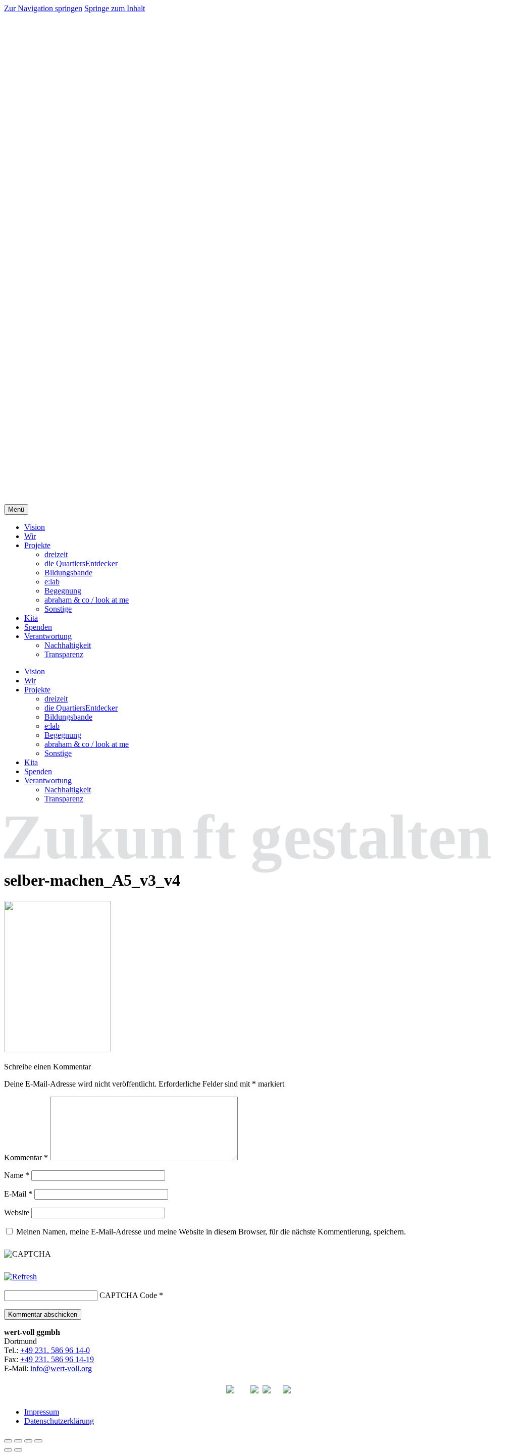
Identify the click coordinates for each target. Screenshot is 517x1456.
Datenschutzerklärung (59, 1421)
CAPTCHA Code (128, 1295)
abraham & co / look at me (86, 600)
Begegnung (62, 590)
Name (16, 1175)
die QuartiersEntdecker (81, 563)
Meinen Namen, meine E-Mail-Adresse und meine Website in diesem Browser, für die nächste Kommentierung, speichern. (211, 1231)
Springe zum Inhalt (114, 8)
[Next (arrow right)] (18, 1449)
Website (16, 1212)
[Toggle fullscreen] (28, 1440)
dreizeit (56, 554)
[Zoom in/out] (38, 1440)
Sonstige (58, 609)
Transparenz (63, 654)
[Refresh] (20, 1276)
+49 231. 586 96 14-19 (57, 1359)
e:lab (52, 581)
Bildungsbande (68, 572)
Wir (30, 536)
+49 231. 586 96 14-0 (55, 1350)
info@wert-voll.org (61, 1368)
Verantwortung (48, 636)
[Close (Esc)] (8, 1440)
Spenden (38, 627)
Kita (31, 618)
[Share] (18, 1440)
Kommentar (26, 1157)
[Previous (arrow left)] (8, 1449)
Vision (34, 527)
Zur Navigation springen (43, 8)
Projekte (37, 545)
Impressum (41, 1412)
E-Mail (18, 1194)
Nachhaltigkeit (67, 645)
